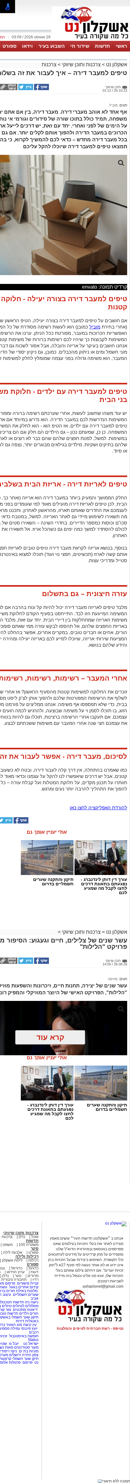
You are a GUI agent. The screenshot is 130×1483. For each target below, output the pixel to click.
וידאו (27, 46)
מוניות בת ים (28, 1351)
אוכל (34, 1237)
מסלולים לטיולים (25, 1306)
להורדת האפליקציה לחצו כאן (98, 807)
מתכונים (19, 1309)
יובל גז (14, 1343)
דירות (20, 1321)
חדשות (102, 46)
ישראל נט (30, 1343)
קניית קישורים (27, 1283)
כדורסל (16, 1268)
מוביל (113, 105)
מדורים (32, 1276)
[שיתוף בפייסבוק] (41, 89)
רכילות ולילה (26, 1256)
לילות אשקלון (12, 1260)
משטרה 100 (28, 1244)
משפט (8, 1244)
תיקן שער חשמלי (25, 1358)
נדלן (22, 1237)
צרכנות (49, 64)
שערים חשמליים (25, 1294)
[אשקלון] (91, 40)
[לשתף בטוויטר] (25, 89)
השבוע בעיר (51, 46)
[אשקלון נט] (116, 1223)
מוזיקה (113, 979)
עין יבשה (30, 1325)
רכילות (33, 1260)
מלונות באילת (27, 1291)
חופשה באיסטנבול (23, 1336)
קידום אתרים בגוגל (23, 1287)
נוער (18, 1276)
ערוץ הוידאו (16, 1272)
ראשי (121, 46)
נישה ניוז (31, 1302)
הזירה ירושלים (20, 1355)
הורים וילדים (28, 1313)
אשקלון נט (116, 64)
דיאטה (32, 1309)
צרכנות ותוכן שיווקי (81, 64)
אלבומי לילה (12, 1252)
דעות (34, 1272)
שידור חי (79, 46)
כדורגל (33, 1268)
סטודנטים (22, 1347)
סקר (34, 1248)
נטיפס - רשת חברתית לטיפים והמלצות (90, 1328)
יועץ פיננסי (29, 1328)
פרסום (26, 1362)
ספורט (9, 46)
